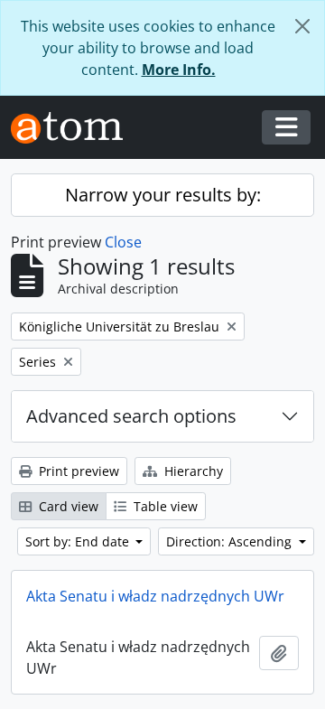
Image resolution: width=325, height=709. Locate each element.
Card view (66, 506)
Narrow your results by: (163, 194)
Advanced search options (131, 416)
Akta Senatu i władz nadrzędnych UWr (155, 596)
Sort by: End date (79, 541)
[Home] (74, 128)
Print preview (77, 471)
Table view (164, 506)
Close (123, 242)
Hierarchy (192, 471)
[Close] (302, 26)
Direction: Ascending (230, 541)
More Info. (179, 69)
